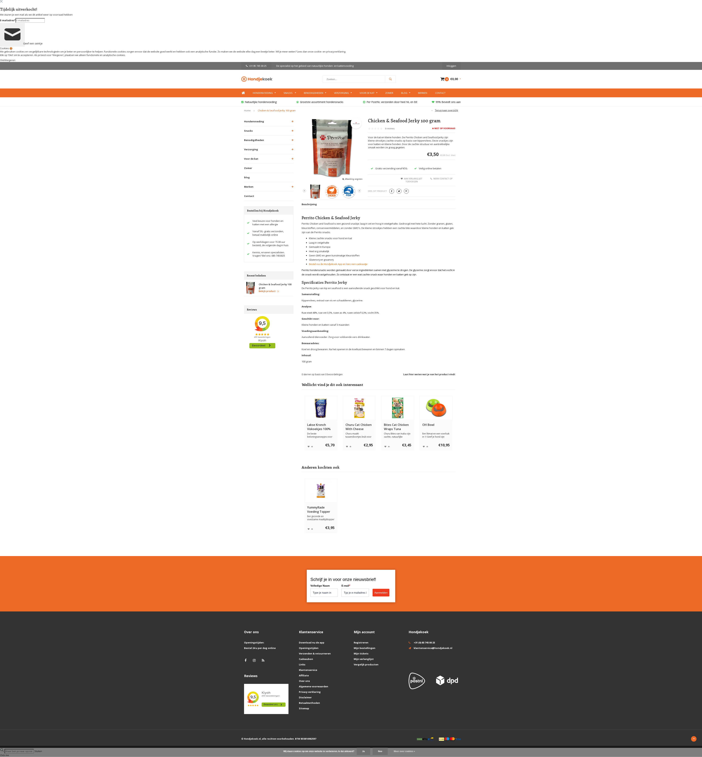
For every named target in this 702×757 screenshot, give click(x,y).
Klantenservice (308, 670)
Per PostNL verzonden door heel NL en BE (392, 102)
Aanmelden (381, 592)
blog (247, 177)
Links (302, 664)
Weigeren (57, 55)
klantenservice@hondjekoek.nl (433, 648)
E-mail (345, 585)
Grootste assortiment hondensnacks (321, 102)
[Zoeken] (390, 79)
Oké (2, 60)
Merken (422, 93)
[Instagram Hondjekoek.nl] (254, 660)
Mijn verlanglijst (364, 659)
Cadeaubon (306, 659)
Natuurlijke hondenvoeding (261, 102)
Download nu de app (311, 642)
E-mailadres (8, 20)
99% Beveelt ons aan (448, 102)
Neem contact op (442, 178)
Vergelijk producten (366, 664)
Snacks (288, 93)
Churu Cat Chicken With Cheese (359, 427)
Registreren (361, 642)
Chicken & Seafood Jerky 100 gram (277, 110)
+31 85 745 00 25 (258, 65)
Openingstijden (308, 648)
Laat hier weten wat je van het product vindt (429, 374)
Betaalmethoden (309, 703)
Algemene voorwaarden (313, 686)
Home (243, 92)
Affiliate (304, 675)
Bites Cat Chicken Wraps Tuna (396, 427)
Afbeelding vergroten (354, 179)
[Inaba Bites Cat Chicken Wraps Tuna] (397, 408)
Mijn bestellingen (364, 648)
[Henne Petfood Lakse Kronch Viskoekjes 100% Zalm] (320, 408)
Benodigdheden (313, 93)
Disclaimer (305, 697)
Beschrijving (309, 204)
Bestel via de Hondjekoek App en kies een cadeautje (338, 264)
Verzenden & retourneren (315, 653)
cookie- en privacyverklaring (329, 51)
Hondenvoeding (263, 93)
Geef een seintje (23, 43)
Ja (363, 751)
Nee (380, 751)
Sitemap (304, 708)
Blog (404, 93)
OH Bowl (428, 425)
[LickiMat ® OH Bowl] (436, 408)
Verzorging (341, 93)
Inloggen (451, 65)
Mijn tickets (361, 653)
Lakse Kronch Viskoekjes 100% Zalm (319, 427)
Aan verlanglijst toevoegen (413, 180)
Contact (440, 93)
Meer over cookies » (404, 751)
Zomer (389, 93)
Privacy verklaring (310, 692)
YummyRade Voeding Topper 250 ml (318, 509)
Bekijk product (267, 291)
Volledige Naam (320, 585)
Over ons (304, 681)
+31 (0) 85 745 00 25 (424, 642)
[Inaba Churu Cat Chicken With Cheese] (359, 408)
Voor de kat (367, 93)
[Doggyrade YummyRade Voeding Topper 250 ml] (320, 490)
